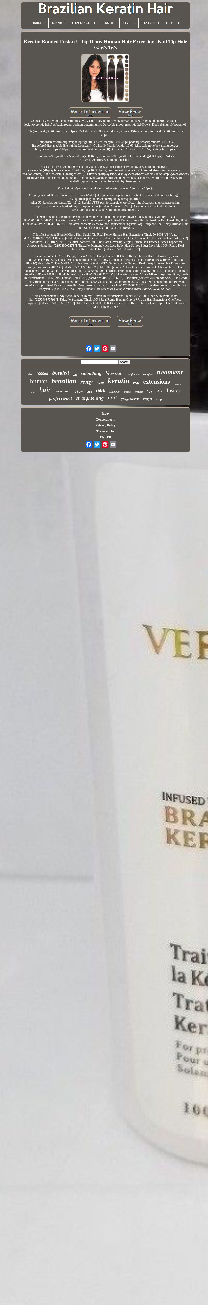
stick (33, 392)
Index (105, 413)
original (139, 391)
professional (60, 398)
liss (30, 374)
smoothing (91, 373)
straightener (132, 374)
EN (102, 437)
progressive (130, 398)
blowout (113, 373)
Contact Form (105, 419)
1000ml (42, 373)
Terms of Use (105, 431)
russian (177, 384)
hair (45, 389)
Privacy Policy (105, 425)
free (149, 391)
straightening (90, 398)
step (89, 391)
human (39, 381)
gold (75, 375)
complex (148, 374)
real (136, 383)
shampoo (114, 391)
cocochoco (62, 391)
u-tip (159, 399)
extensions (156, 381)
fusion (173, 390)
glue (159, 391)
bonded (60, 373)
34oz (100, 383)
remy (86, 381)
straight (147, 399)
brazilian (64, 381)
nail (112, 397)
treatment (170, 372)
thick (100, 390)
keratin (118, 381)
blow (79, 391)
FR (109, 437)
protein (127, 391)
